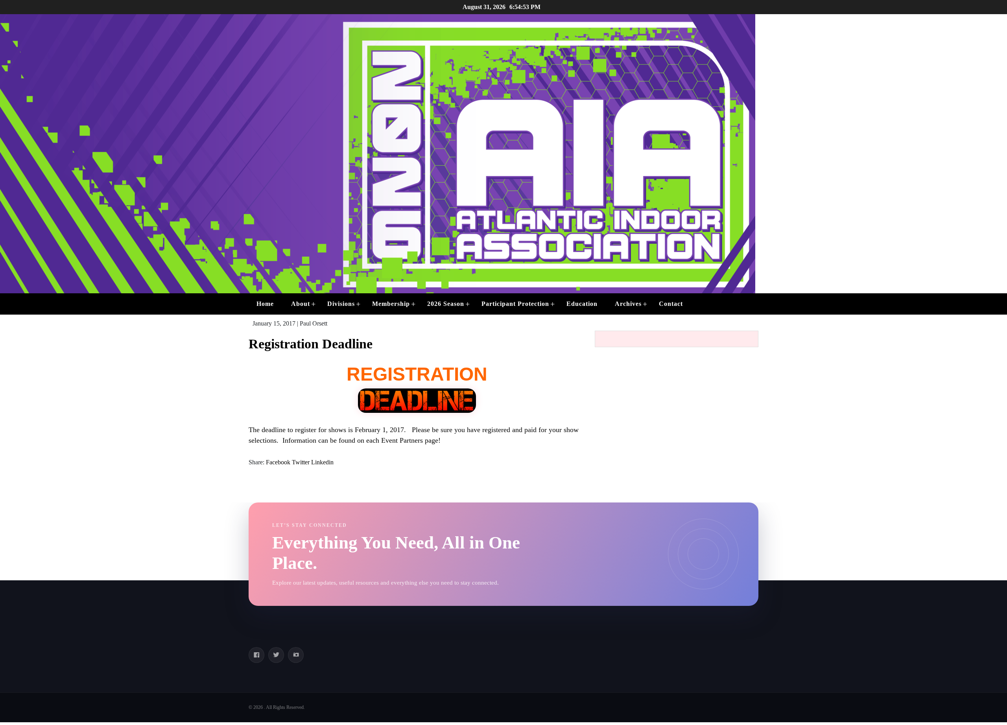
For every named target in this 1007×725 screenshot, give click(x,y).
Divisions (341, 303)
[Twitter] (276, 655)
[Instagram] (296, 655)
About (300, 303)
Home (265, 303)
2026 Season (445, 303)
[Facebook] (256, 655)
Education (582, 303)
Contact (671, 303)
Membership (391, 303)
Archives (628, 303)
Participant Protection (515, 303)
